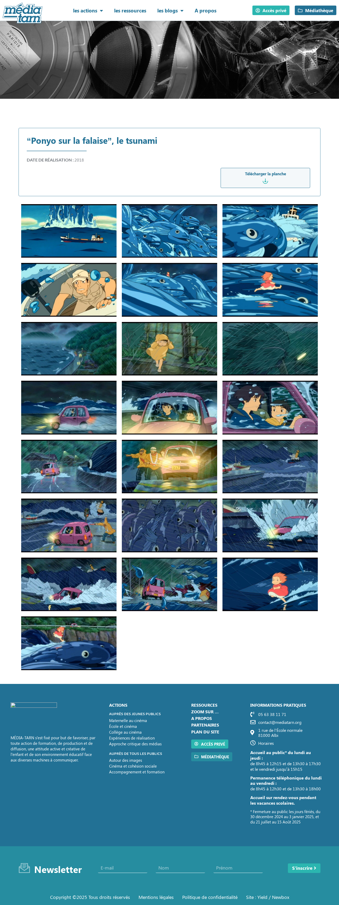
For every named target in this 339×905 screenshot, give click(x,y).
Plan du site (205, 731)
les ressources (130, 10)
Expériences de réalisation (132, 738)
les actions (85, 10)
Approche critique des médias (135, 743)
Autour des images (125, 760)
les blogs (167, 10)
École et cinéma (123, 726)
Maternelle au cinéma (128, 720)
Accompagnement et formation (136, 771)
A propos (205, 10)
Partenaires (205, 724)
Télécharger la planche (265, 173)
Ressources (204, 704)
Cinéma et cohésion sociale (133, 766)
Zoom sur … (205, 711)
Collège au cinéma (125, 732)
